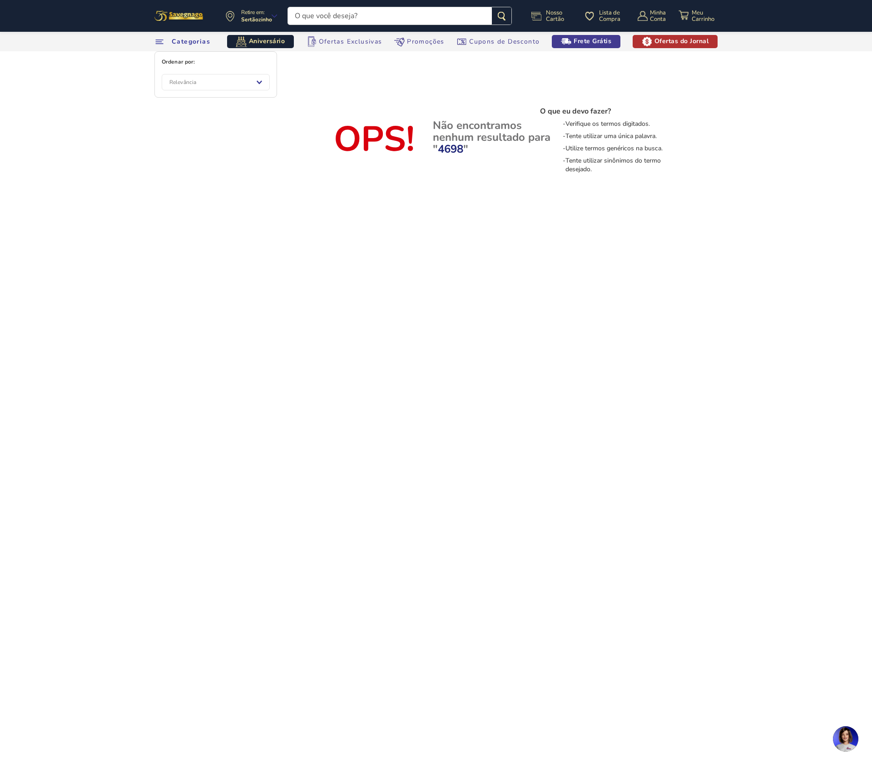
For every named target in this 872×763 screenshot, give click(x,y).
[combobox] (399, 16)
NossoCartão (555, 16)
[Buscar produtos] (501, 16)
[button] (845, 739)
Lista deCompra (609, 16)
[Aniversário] (179, 16)
